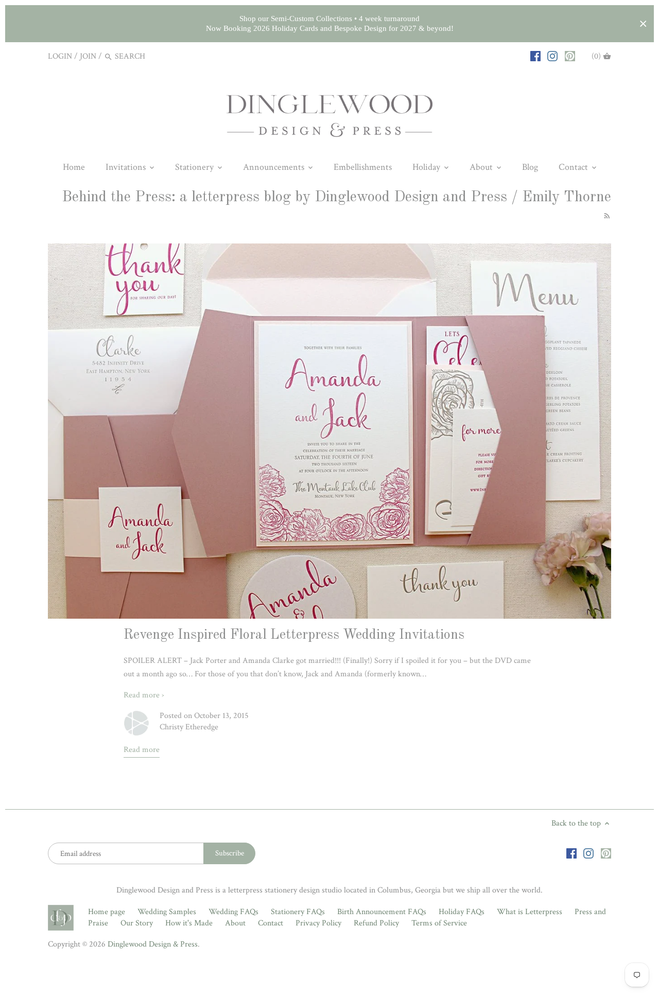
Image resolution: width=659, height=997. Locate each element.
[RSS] (605, 215)
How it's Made (189, 923)
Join (88, 56)
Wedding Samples (166, 911)
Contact (270, 923)
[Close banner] (643, 24)
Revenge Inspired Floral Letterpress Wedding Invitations (294, 635)
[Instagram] (552, 56)
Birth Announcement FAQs (381, 911)
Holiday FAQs (461, 911)
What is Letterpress (529, 911)
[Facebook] (535, 56)
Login (60, 56)
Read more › (144, 695)
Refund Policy (376, 923)
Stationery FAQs (298, 911)
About (235, 923)
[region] (329, 23)
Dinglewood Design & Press (153, 944)
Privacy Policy (318, 923)
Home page (106, 911)
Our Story (136, 923)
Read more (142, 749)
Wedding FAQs (233, 911)
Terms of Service (439, 923)
